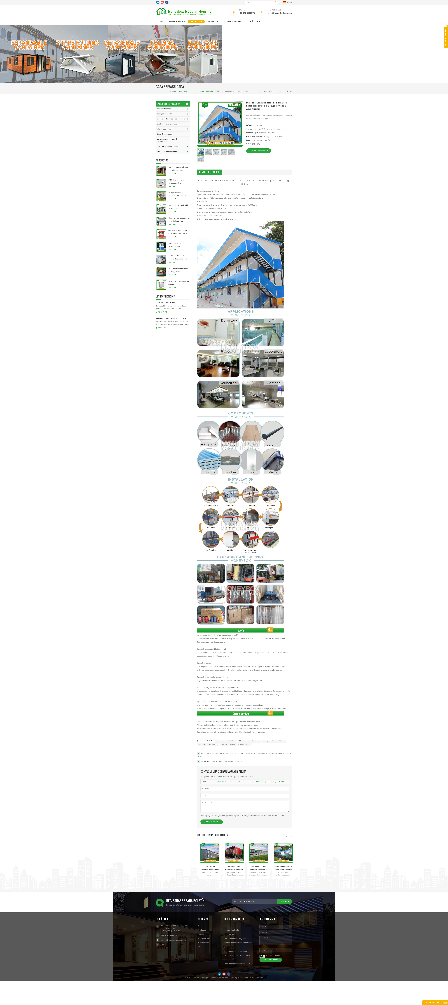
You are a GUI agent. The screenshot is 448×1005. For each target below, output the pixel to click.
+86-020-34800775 (247, 13)
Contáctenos (253, 21)
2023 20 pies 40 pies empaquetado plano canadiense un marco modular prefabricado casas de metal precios (177, 182)
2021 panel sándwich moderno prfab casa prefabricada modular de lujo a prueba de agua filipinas (246, 782)
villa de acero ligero (165, 129)
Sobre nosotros (177, 21)
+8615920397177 (167, 945)
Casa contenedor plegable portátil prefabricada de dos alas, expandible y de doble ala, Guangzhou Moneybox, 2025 (178, 169)
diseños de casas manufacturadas (238, 942)
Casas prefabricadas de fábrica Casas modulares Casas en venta (232, 868)
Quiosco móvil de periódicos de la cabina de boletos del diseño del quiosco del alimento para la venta (179, 232)
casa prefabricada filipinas (226, 741)
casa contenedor (164, 109)
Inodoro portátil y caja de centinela (171, 119)
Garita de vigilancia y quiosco (168, 124)
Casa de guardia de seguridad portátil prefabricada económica (178, 245)
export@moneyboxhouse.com (280, 13)
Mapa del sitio (203, 942)
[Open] (446, 36)
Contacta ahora (257, 150)
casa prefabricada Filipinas (208, 744)
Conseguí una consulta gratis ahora (436, 1003)
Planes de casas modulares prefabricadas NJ (226, 761)
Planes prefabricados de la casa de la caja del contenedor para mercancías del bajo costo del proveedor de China (178, 220)
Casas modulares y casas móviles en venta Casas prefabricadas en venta (257, 868)
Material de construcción (167, 151)
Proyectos (213, 21)
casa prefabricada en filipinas (274, 741)
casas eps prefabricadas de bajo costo (235, 744)
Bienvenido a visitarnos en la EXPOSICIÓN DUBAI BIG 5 (173, 318)
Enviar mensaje (212, 821)
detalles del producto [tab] (209, 172)
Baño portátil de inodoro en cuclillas (178, 283)
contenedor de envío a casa (235, 951)
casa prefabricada (164, 114)
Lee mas (171, 173)
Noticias (201, 934)
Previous (287, 836)
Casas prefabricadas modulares (237, 955)
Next (291, 836)
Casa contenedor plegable (235, 938)
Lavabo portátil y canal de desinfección (167, 140)
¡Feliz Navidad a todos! (165, 302)
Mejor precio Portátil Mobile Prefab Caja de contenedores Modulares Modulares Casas (178, 207)
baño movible (229, 934)
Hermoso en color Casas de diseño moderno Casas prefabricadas (281, 868)
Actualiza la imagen (274, 955)
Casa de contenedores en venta (237, 963)
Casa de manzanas (165, 134)
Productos (196, 21)
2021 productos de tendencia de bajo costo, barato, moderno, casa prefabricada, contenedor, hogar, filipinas (178, 194)
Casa (161, 21)
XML (199, 947)
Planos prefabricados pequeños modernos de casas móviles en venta (208, 868)
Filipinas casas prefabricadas (249, 741)
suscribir (284, 901)
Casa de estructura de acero (168, 146)
